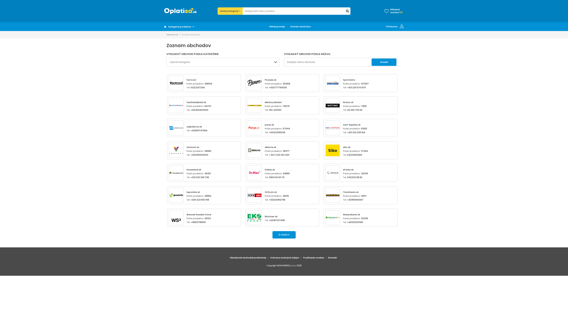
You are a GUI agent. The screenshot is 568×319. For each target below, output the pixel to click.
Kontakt (332, 257)
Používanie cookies (313, 257)
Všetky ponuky (277, 26)
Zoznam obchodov (300, 26)
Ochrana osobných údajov (284, 257)
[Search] (347, 11)
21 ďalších (284, 234)
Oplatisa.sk (172, 34)
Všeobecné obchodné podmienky (248, 257)
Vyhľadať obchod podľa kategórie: (192, 54)
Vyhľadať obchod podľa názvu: (307, 54)
